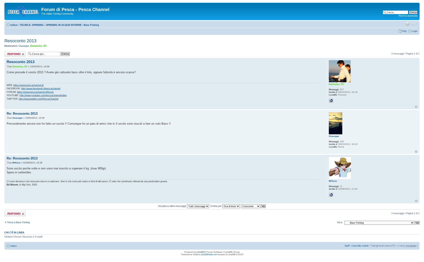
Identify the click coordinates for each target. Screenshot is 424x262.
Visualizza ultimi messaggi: (172, 206)
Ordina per (216, 206)
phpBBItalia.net (209, 254)
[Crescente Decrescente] (253, 206)
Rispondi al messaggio (10, 53)
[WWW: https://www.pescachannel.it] (331, 100)
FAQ (404, 31)
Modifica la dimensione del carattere (414, 24)
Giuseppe (24, 46)
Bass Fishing (91, 25)
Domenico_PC (38, 46)
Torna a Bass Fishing (18, 222)
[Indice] (23, 11)
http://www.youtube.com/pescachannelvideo (43, 95)
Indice (13, 25)
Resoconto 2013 (20, 40)
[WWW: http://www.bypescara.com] (331, 195)
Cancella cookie (360, 245)
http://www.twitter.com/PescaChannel (38, 98)
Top (416, 107)
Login (414, 31)
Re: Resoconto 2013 (22, 113)
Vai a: (340, 222)
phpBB (200, 252)
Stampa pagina (407, 24)
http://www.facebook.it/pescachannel (40, 88)
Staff (346, 245)
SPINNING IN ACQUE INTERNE (63, 25)
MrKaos (16, 162)
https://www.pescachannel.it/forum (35, 92)
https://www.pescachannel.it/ (28, 85)
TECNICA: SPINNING (32, 25)
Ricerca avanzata (407, 15)
